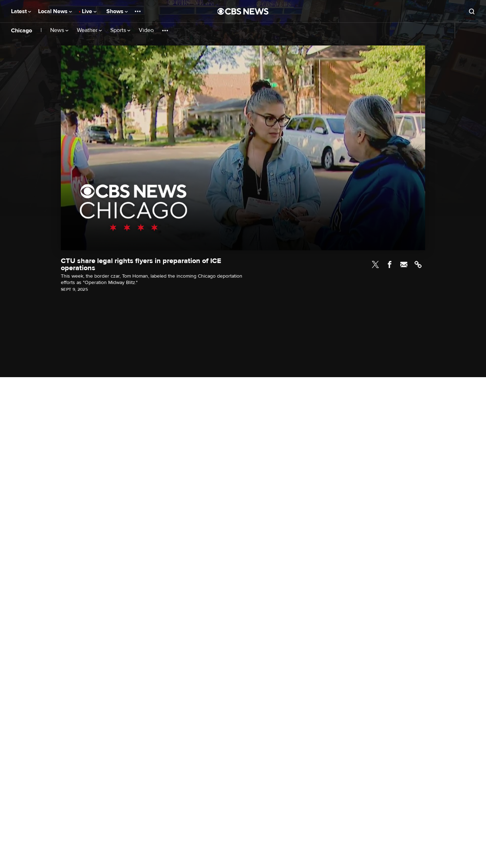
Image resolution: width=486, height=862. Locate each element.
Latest (19, 11)
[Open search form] (472, 11)
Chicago (21, 30)
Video (146, 30)
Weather (88, 30)
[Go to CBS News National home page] (243, 11)
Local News (53, 11)
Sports (118, 30)
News (57, 30)
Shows (115, 11)
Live (88, 11)
